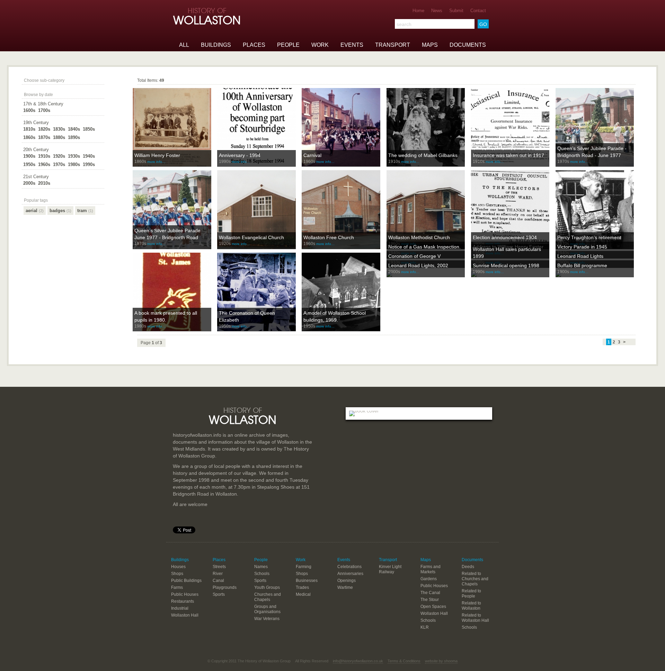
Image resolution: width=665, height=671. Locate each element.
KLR (424, 627)
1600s (29, 110)
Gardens (428, 578)
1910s (44, 156)
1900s (29, 156)
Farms (177, 587)
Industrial (179, 608)
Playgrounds (225, 587)
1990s (89, 164)
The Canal (430, 592)
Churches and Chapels (267, 597)
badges (60, 210)
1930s (74, 156)
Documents (468, 45)
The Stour (429, 599)
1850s (89, 129)
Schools (261, 573)
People (288, 45)
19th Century (36, 122)
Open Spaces (433, 606)
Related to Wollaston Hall (475, 618)
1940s (89, 156)
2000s (29, 183)
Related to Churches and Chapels (475, 578)
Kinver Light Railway (390, 569)
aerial (35, 210)
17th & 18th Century (43, 103)
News (436, 10)
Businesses (307, 580)
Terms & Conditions (404, 661)
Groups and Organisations (267, 609)
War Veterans (267, 618)
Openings (346, 580)
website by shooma (441, 661)
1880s (59, 137)
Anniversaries (350, 573)
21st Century (36, 176)
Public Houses (184, 594)
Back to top (332, 387)
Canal (218, 580)
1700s (44, 110)
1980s (74, 164)
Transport (392, 45)
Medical (303, 594)
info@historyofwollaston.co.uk (358, 661)
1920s (59, 156)
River (218, 573)
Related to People (471, 594)
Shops (177, 573)
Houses (178, 566)
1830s (59, 129)
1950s (29, 164)
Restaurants (182, 601)
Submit (456, 10)
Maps (430, 45)
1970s (59, 164)
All (184, 45)
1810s (29, 129)
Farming (303, 566)
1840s (74, 129)
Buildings (216, 45)
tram (85, 210)
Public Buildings (186, 580)
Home (418, 10)
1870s (44, 137)
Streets (219, 566)
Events (351, 45)
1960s (44, 164)
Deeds (468, 566)
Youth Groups (267, 587)
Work (320, 45)
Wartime (345, 587)
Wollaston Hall (184, 615)
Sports (219, 594)
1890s (74, 137)
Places (254, 45)
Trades (302, 587)
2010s (44, 183)
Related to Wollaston (471, 606)
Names (261, 566)
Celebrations (349, 566)
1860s (29, 137)
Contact (478, 10)
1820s (44, 129)
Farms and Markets (430, 569)
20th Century (36, 149)
